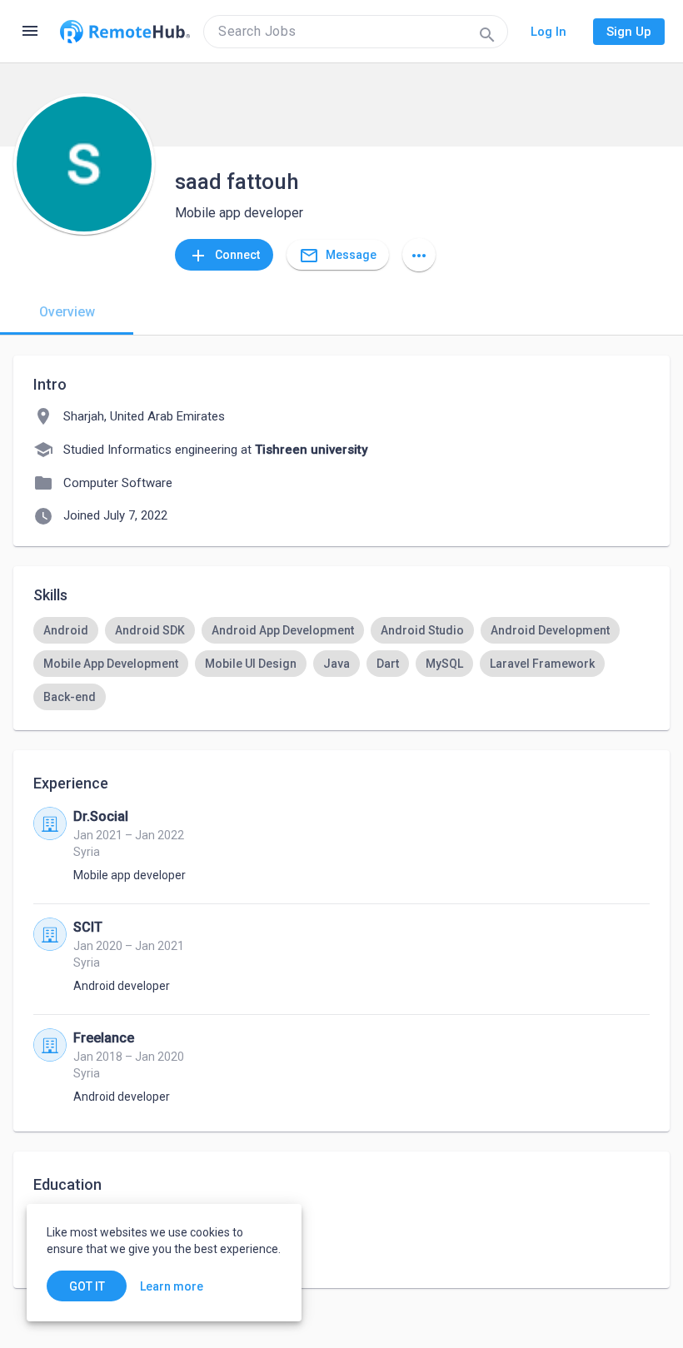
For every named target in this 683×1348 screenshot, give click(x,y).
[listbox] (341, 664)
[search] (355, 31)
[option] (65, 630)
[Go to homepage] (125, 31)
